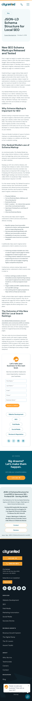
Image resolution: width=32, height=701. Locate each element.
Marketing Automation (11, 612)
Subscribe (7, 582)
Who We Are (7, 657)
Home (3, 535)
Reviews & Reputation (16, 434)
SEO (16, 419)
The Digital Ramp (9, 637)
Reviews (16, 530)
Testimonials (7, 662)
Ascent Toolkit (8, 645)
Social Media (16, 429)
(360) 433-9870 (21, 4)
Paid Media (16, 424)
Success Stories (8, 621)
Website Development (16, 414)
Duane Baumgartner (10, 35)
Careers (6, 666)
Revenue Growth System (12, 633)
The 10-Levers (8, 641)
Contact (16, 525)
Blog (8, 13)
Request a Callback (12, 405)
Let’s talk (15, 477)
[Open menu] (28, 4)
